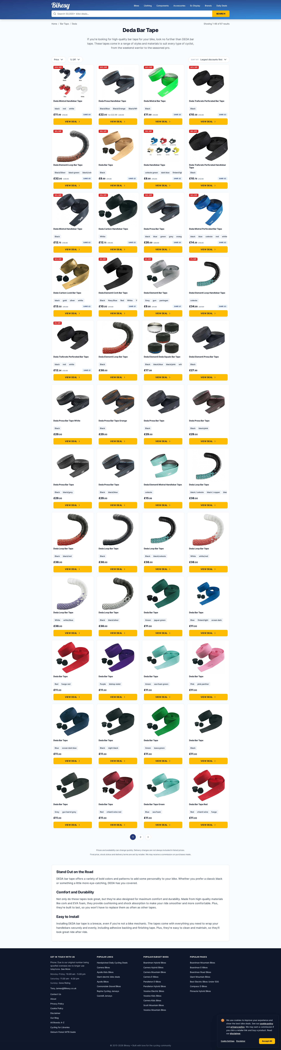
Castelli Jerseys (104, 996)
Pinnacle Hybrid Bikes (200, 991)
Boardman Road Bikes (200, 972)
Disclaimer (240, 1041)
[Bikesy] (61, 5)
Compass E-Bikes (198, 986)
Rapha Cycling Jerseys (108, 991)
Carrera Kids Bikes (152, 1000)
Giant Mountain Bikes (200, 977)
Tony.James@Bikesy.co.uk (63, 988)
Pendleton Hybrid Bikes (154, 986)
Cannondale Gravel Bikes (109, 986)
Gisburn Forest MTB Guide (63, 1032)
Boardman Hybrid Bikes (154, 962)
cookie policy (266, 1023)
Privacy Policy (57, 1003)
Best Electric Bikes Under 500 (204, 981)
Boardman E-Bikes (199, 967)
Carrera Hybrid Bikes (153, 967)
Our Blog (54, 1018)
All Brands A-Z (57, 1022)
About (53, 999)
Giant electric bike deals (108, 977)
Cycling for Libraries (60, 1027)
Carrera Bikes (103, 967)
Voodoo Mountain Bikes (154, 1010)
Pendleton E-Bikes (152, 981)
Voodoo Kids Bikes (152, 996)
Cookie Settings (227, 1041)
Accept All (267, 1041)
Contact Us (55, 994)
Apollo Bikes (103, 981)
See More (65, 969)
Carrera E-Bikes (151, 977)
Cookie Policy (56, 1008)
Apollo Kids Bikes (105, 972)
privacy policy (238, 1027)
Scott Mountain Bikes (153, 1005)
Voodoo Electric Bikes (153, 991)
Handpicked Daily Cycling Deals (112, 962)
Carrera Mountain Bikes (154, 972)
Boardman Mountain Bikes (202, 962)
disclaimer (235, 1033)
